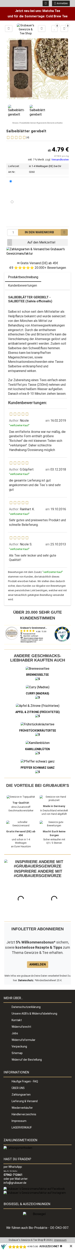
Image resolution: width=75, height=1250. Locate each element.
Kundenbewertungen (22, 285)
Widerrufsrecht (21, 1026)
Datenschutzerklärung (26, 1007)
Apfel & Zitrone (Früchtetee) (37, 712)
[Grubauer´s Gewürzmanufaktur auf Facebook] (34, 1188)
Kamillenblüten (37, 749)
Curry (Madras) (37, 693)
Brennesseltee (37, 674)
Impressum (19, 1120)
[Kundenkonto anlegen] (45, 3)
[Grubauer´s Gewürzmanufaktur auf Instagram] (35, 1192)
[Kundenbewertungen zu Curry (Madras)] (37, 697)
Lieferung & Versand (25, 1101)
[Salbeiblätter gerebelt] (16, 111)
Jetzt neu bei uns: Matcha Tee (37, 11)
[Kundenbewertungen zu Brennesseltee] (37, 678)
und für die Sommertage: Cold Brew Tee (38, 16)
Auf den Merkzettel (41, 242)
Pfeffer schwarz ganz (38, 767)
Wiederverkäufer (22, 1107)
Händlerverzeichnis (24, 1114)
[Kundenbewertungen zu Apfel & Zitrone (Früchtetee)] (37, 716)
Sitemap (17, 1053)
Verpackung (19, 1046)
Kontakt (17, 1020)
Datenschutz (25, 980)
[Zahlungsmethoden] (18, 1147)
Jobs (15, 1033)
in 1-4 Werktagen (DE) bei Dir (45, 166)
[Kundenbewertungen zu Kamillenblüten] (37, 753)
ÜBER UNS (18, 1088)
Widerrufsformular (23, 1039)
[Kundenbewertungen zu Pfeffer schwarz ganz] (37, 771)
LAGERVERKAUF (22, 1127)
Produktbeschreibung (23, 277)
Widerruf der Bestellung (27, 1059)
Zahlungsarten (21, 1094)
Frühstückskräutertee (37, 730)
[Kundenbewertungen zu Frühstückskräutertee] (37, 734)
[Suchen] (41, 28)
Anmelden (62, 3)
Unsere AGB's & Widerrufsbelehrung (34, 1013)
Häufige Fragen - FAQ (25, 1081)
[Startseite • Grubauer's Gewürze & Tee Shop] (25, 30)
